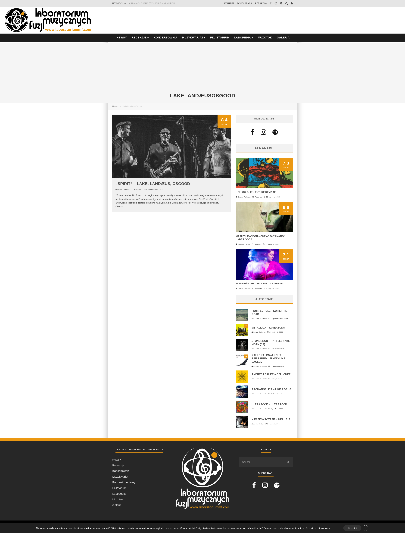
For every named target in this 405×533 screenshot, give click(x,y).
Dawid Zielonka (259, 332)
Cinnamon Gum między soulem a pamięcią (152, 3)
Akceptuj (352, 528)
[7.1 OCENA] (264, 278)
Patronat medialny (123, 482)
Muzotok (265, 37)
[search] (288, 462)
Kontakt (229, 3)
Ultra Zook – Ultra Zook (269, 404)
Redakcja (261, 3)
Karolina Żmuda (243, 244)
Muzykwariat (192, 37)
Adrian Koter (258, 424)
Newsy (116, 459)
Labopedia (242, 37)
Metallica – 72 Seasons (268, 327)
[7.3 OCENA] (264, 187)
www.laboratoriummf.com (59, 528)
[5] (242, 335)
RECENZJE (139, 37)
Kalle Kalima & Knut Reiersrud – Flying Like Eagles (268, 358)
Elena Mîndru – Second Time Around (260, 283)
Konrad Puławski (244, 197)
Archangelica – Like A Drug (271, 389)
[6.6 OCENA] (264, 231)
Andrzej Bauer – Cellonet (271, 374)
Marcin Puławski (123, 189)
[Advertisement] (202, 65)
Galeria (283, 37)
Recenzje (137, 189)
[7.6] (242, 366)
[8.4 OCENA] (171, 177)
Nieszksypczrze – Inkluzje (271, 419)
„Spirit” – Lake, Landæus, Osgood (152, 183)
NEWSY (122, 37)
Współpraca (244, 3)
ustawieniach (323, 528)
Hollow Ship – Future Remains (256, 192)
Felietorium (219, 37)
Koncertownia (165, 37)
